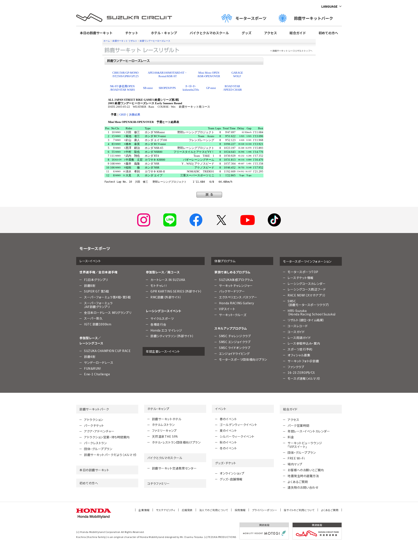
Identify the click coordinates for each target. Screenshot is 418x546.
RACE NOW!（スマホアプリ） (307, 295)
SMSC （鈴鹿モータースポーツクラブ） (308, 303)
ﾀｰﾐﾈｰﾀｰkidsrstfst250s (191, 88)
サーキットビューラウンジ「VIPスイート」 (305, 445)
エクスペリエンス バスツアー (238, 297)
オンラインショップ (232, 473)
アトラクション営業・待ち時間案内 (107, 437)
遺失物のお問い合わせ (303, 487)
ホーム (106, 41)
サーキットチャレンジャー (236, 285)
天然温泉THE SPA (165, 436)
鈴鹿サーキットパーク (315, 18)
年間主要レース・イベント (163, 351)
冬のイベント (228, 448)
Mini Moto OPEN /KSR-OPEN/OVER (208, 74)
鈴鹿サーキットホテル (167, 419)
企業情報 (143, 510)
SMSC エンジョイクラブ (234, 342)
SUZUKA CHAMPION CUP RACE (107, 351)
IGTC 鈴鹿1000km (97, 324)
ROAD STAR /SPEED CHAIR (232, 88)
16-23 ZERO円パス (301, 372)
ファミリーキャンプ (164, 430)
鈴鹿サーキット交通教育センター (174, 468)
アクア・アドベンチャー (99, 431)
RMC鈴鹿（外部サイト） (166, 297)
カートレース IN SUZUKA (167, 279)
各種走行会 (158, 324)
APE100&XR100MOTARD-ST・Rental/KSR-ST (167, 74)
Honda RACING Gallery (236, 303)
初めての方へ (328, 33)
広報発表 (187, 510)
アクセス (270, 33)
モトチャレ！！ (158, 285)
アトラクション (93, 419)
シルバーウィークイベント (237, 436)
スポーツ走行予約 (300, 349)
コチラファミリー (158, 483)
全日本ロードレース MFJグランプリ (107, 312)
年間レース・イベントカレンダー (309, 431)
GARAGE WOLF (237, 74)
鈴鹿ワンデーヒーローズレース (155, 41)
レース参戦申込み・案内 (304, 343)
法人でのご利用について (213, 510)
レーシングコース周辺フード (307, 289)
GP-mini (211, 88)
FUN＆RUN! (92, 368)
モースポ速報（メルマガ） (304, 378)
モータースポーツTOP (303, 272)
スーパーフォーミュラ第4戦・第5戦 (107, 297)
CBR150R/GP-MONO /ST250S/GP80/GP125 (125, 74)
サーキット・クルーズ (232, 315)
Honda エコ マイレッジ (166, 330)
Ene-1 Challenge (97, 374)
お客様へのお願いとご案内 (306, 470)
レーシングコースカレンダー (306, 283)
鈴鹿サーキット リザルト (125, 41)
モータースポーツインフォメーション (307, 261)
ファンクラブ (296, 367)
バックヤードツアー (232, 291)
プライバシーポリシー (264, 510)
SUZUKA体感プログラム (236, 279)
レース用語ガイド (299, 337)
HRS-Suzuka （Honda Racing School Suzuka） (312, 312)
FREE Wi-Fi (296, 458)
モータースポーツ (250, 18)
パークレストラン (95, 443)
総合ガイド (298, 33)
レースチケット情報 (301, 278)
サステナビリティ (165, 510)
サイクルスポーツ (162, 318)
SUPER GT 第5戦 (96, 291)
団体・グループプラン (98, 449)
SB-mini (148, 88)
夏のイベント (228, 430)
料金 (291, 437)
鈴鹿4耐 (89, 356)
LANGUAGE (329, 6)
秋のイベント (228, 442)
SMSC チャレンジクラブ (235, 336)
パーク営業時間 (298, 425)
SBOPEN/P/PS (167, 88)
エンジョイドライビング (234, 353)
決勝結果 (134, 114)
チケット (131, 33)
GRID (122, 114)
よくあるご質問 (298, 482)
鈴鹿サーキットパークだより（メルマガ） (110, 454)
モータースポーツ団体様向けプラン (243, 359)
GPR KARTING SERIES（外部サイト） (176, 291)
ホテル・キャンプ (164, 33)
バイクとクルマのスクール (209, 33)
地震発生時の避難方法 (303, 476)
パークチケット (94, 425)
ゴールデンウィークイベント (238, 424)
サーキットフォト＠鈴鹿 (303, 361)
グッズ (246, 33)
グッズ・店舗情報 (231, 479)
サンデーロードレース (98, 362)
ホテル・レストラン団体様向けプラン (176, 442)
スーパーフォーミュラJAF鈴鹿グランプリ (98, 305)
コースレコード (298, 326)
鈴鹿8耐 (89, 285)
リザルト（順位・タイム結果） (306, 320)
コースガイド (296, 332)
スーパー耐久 (93, 318)
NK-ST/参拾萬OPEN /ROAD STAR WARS (122, 88)
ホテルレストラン (163, 424)
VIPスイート (227, 309)
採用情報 (240, 510)
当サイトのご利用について (299, 510)
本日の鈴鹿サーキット (96, 33)
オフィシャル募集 (299, 355)
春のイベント (228, 419)
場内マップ (295, 464)
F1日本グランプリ (96, 279)
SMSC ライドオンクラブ (234, 347)
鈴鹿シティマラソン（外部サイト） (172, 336)
